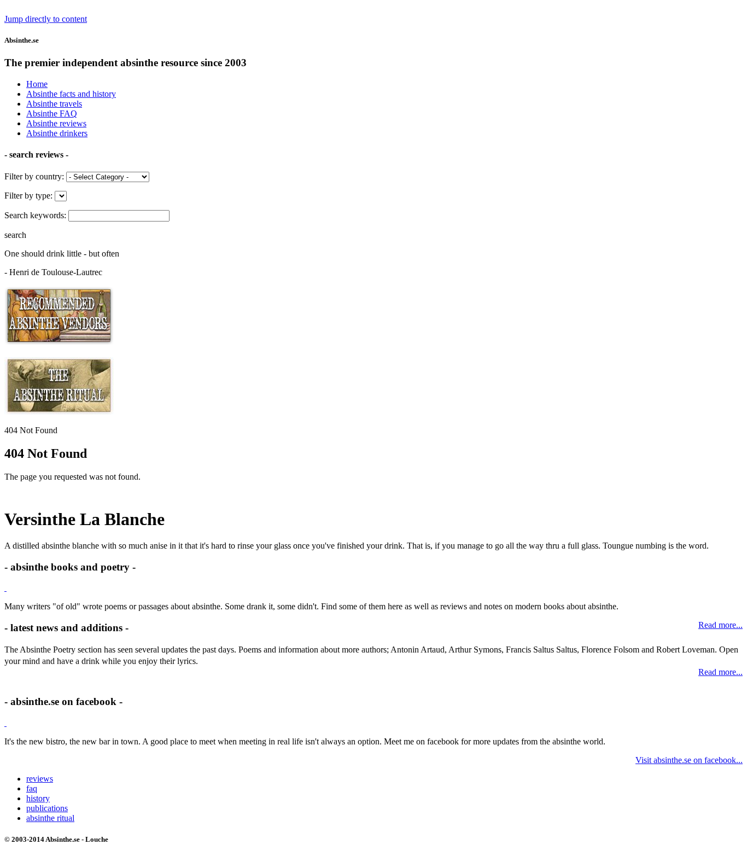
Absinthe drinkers (56, 133)
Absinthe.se (21, 40)
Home (37, 84)
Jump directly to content (45, 19)
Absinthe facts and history (71, 93)
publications (47, 808)
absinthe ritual (50, 818)
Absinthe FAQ (51, 113)
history (38, 798)
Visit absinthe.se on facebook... (689, 760)
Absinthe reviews (56, 123)
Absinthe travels (54, 103)
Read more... (720, 672)
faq (31, 788)
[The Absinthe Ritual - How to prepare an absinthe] (59, 411)
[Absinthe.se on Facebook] (5, 722)
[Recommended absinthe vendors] (59, 343)
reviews (39, 778)
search (15, 235)
